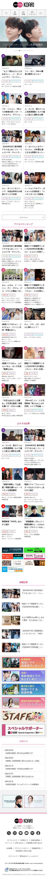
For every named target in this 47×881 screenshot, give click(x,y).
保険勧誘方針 (36, 848)
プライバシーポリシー (22, 848)
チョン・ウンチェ (8, 497)
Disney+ (5, 376)
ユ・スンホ (29, 122)
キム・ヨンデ (17, 378)
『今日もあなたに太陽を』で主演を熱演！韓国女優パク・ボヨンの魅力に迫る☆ (12, 403)
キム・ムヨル (16, 298)
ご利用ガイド (24, 840)
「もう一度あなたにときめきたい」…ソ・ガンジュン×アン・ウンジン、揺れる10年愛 (12, 74)
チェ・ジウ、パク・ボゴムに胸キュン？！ (34, 325)
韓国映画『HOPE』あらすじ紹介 (12, 522)
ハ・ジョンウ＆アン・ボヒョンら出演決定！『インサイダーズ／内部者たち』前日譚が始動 (35, 191)
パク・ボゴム (37, 337)
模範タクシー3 (29, 302)
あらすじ (14, 337)
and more (24, 217)
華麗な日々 (38, 302)
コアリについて (12, 840)
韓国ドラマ (15, 166)
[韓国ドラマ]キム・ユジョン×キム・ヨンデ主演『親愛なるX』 (12, 366)
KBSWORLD (6, 337)
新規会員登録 (35, 840)
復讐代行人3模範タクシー (32, 300)
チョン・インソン (8, 341)
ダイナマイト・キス (31, 376)
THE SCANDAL (7, 159)
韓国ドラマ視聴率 (38, 261)
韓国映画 (18, 538)
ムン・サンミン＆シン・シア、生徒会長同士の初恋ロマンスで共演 (12, 191)
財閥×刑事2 (18, 497)
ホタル (14, 124)
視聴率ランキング (30, 304)
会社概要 (9, 848)
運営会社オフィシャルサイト (29, 856)
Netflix (27, 497)
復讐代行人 (28, 298)
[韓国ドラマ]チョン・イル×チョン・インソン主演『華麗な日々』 (12, 327)
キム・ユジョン (7, 378)
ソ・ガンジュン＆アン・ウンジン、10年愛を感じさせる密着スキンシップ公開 (35, 149)
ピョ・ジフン (16, 300)
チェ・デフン (7, 122)
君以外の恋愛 (17, 86)
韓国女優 (19, 415)
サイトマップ (12, 856)
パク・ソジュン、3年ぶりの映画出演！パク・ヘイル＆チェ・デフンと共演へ (12, 112)
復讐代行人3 (36, 298)
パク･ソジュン (16, 122)
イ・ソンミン (7, 298)
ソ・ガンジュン (7, 86)
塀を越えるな (7, 203)
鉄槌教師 (18, 302)
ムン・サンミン (15, 201)
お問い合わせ (19, 843)
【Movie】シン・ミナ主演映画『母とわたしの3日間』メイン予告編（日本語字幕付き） (34, 403)
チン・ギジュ (7, 300)
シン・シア (6, 201)
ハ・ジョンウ (29, 207)
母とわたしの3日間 (38, 413)
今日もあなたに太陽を (9, 415)
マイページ (8, 843)
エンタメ (5, 81)
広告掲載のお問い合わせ (34, 843)
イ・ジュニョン (29, 499)
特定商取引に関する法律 (23, 851)
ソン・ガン (29, 84)
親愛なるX (6, 380)
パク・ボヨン (7, 413)
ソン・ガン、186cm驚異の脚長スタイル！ (34, 72)
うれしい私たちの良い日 (32, 259)
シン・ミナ (28, 413)
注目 (27, 256)
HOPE (5, 534)
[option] (13, 801)
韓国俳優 (27, 536)
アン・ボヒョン (30, 201)
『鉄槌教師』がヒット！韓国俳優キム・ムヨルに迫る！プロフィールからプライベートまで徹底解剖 (34, 524)
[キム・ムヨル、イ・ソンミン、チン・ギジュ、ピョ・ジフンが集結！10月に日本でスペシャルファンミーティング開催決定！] (12, 275)
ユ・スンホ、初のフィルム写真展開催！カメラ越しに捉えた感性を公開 (35, 112)
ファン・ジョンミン (8, 538)
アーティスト (15, 81)
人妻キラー (28, 261)
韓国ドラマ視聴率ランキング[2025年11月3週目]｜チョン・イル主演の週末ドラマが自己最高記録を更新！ (34, 288)
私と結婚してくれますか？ (33, 378)
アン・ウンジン (7, 84)
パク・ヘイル (7, 124)
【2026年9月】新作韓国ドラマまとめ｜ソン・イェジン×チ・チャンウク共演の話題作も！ (12, 149)
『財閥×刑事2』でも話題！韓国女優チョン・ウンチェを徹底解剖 (12, 487)
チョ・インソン (7, 536)
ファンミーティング (8, 302)
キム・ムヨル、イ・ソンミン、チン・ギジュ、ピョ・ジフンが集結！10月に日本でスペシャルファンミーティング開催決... (12, 288)
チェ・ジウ (28, 337)
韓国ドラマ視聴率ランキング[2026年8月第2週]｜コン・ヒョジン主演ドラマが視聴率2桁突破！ (34, 249)
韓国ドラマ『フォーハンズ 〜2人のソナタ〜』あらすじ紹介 (34, 487)
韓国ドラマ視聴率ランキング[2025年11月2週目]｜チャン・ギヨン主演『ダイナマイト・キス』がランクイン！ (34, 366)
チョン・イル (7, 339)
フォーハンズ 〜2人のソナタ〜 (34, 501)
